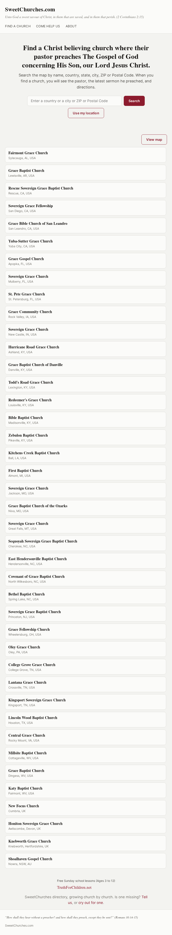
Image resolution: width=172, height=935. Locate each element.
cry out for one (90, 903)
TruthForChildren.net (74, 887)
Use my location (86, 113)
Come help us (48, 26)
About (71, 26)
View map (154, 139)
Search (134, 101)
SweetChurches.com (30, 9)
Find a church (18, 26)
